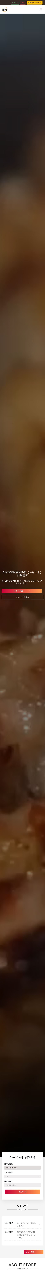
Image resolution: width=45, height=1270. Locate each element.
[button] (22, 1176)
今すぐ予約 (18, 591)
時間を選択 (8, 1181)
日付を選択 (8, 1164)
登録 (22, 3)
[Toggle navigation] (40, 9)
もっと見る (30, 1252)
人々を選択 (8, 1172)
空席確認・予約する (34, 3)
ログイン (15, 3)
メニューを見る (22, 597)
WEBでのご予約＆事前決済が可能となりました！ (28, 1235)
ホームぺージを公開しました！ (28, 1224)
